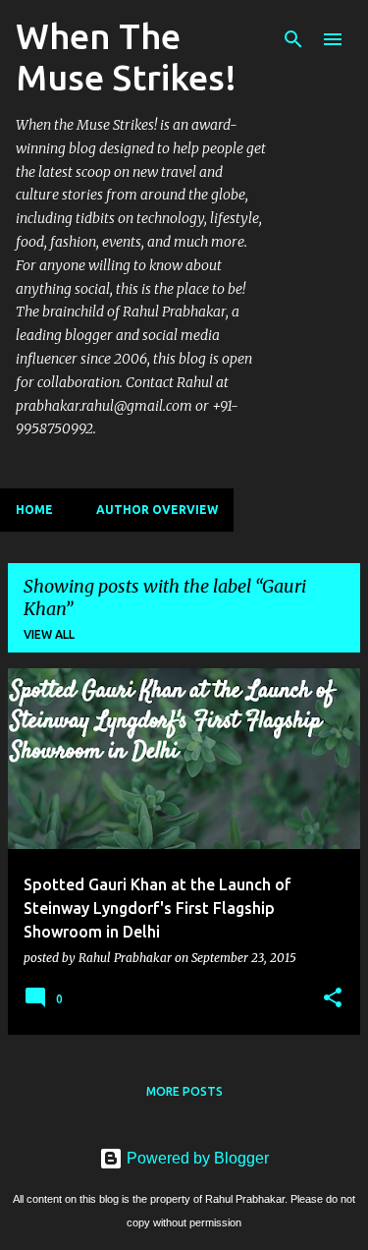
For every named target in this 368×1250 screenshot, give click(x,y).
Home (34, 509)
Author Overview (157, 509)
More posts (184, 1091)
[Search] (293, 39)
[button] (332, 998)
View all (49, 634)
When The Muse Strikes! (126, 56)
